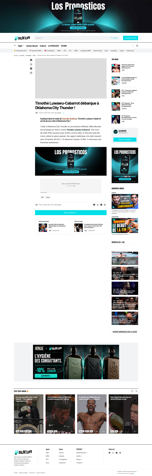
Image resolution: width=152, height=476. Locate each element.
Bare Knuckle (98, 51)
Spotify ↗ (79, 456)
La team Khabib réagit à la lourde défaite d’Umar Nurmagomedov (129, 79)
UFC (65, 51)
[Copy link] (31, 73)
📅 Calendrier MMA (35, 51)
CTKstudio (132, 473)
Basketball (28, 55)
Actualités (21, 55)
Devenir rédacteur (40, 472)
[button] (15, 46)
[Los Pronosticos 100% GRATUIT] (76, 16)
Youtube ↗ (79, 463)
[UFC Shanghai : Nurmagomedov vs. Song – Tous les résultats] (116, 119)
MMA (59, 51)
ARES (76, 51)
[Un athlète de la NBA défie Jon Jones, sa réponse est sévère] (92, 414)
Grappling (114, 51)
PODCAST (79, 449)
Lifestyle (61, 456)
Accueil (16, 55)
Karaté (122, 51)
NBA (34, 55)
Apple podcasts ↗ (81, 453)
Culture (61, 453)
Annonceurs (32, 472)
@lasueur (122, 130)
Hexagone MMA (85, 51)
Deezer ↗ (79, 459)
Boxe (106, 51)
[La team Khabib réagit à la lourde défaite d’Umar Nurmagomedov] (116, 81)
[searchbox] (72, 38)
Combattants (63, 459)
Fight (123, 70)
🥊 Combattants (49, 51)
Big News (124, 83)
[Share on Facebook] (31, 60)
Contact (16, 472)
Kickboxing (130, 51)
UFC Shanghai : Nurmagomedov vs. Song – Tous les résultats (129, 117)
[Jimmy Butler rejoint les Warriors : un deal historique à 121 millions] (60, 414)
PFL (70, 51)
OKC (42, 197)
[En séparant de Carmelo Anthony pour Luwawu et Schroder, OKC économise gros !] (88, 226)
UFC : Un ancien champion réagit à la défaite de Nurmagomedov (129, 91)
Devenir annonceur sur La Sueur (125, 331)
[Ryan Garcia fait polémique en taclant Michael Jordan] (123, 414)
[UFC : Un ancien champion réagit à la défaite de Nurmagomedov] (116, 93)
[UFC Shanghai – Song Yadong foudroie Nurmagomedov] (116, 106)
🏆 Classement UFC (20, 51)
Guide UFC (62, 463)
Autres (61, 449)
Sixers (48, 197)
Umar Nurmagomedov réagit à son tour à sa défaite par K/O (128, 66)
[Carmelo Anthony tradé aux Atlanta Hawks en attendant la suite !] (53, 226)
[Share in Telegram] (31, 68)
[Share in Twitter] (31, 64)
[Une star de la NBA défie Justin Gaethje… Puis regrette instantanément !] (28, 414)
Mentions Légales (23, 472)
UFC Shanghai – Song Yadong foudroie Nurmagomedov (127, 104)
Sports (48, 449)
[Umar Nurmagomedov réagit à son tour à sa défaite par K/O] (116, 68)
